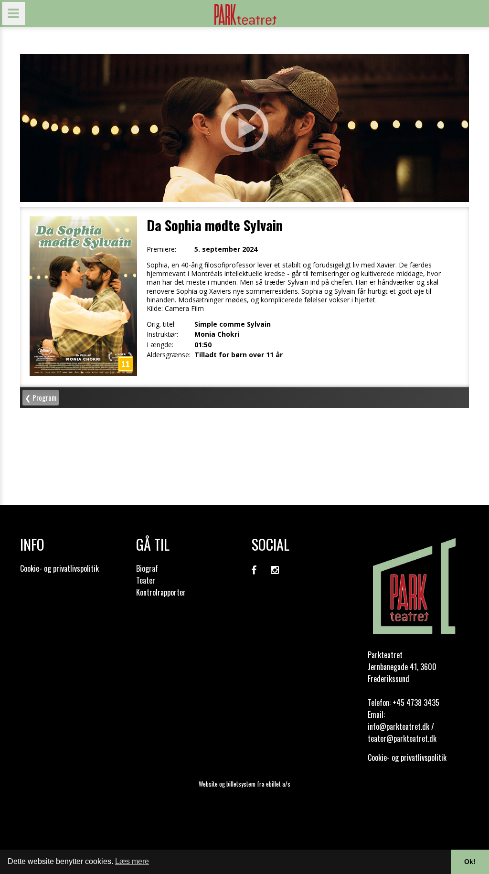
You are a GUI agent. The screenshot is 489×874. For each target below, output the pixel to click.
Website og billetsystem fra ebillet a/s (244, 784)
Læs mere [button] (132, 861)
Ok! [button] (470, 861)
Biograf (147, 568)
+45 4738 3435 (416, 702)
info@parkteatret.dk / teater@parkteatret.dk (402, 732)
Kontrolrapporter (161, 592)
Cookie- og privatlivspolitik (59, 568)
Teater (145, 580)
